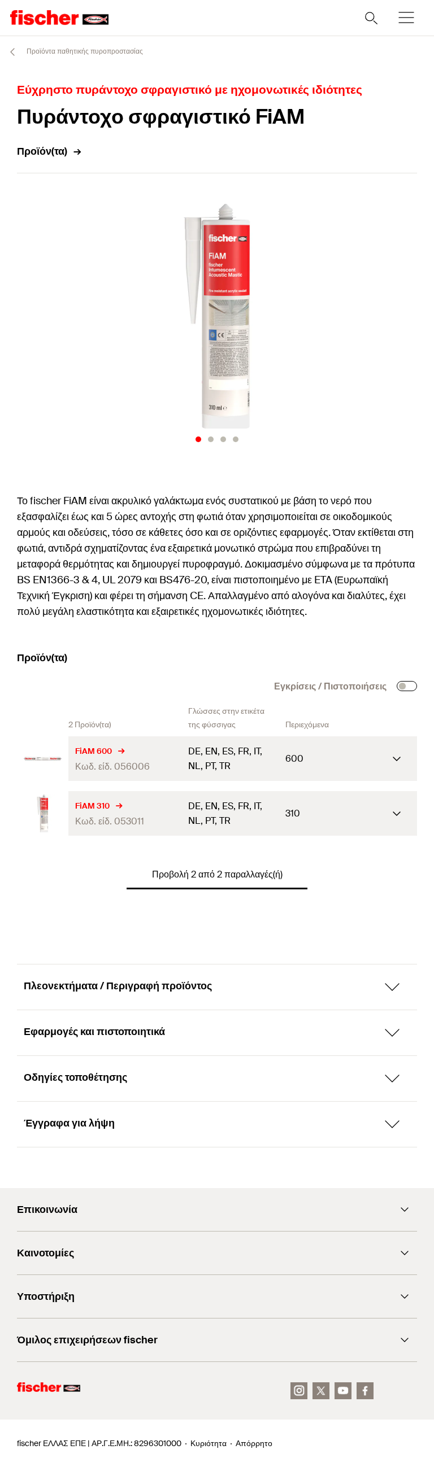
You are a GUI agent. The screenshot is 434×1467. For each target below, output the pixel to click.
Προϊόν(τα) (42, 151)
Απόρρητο (254, 1443)
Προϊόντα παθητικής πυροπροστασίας (84, 51)
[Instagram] (298, 1390)
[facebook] (365, 1390)
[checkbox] (407, 686)
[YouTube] (343, 1390)
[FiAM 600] (43, 759)
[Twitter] (321, 1390)
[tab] (198, 439)
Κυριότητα (208, 1443)
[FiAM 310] (43, 813)
